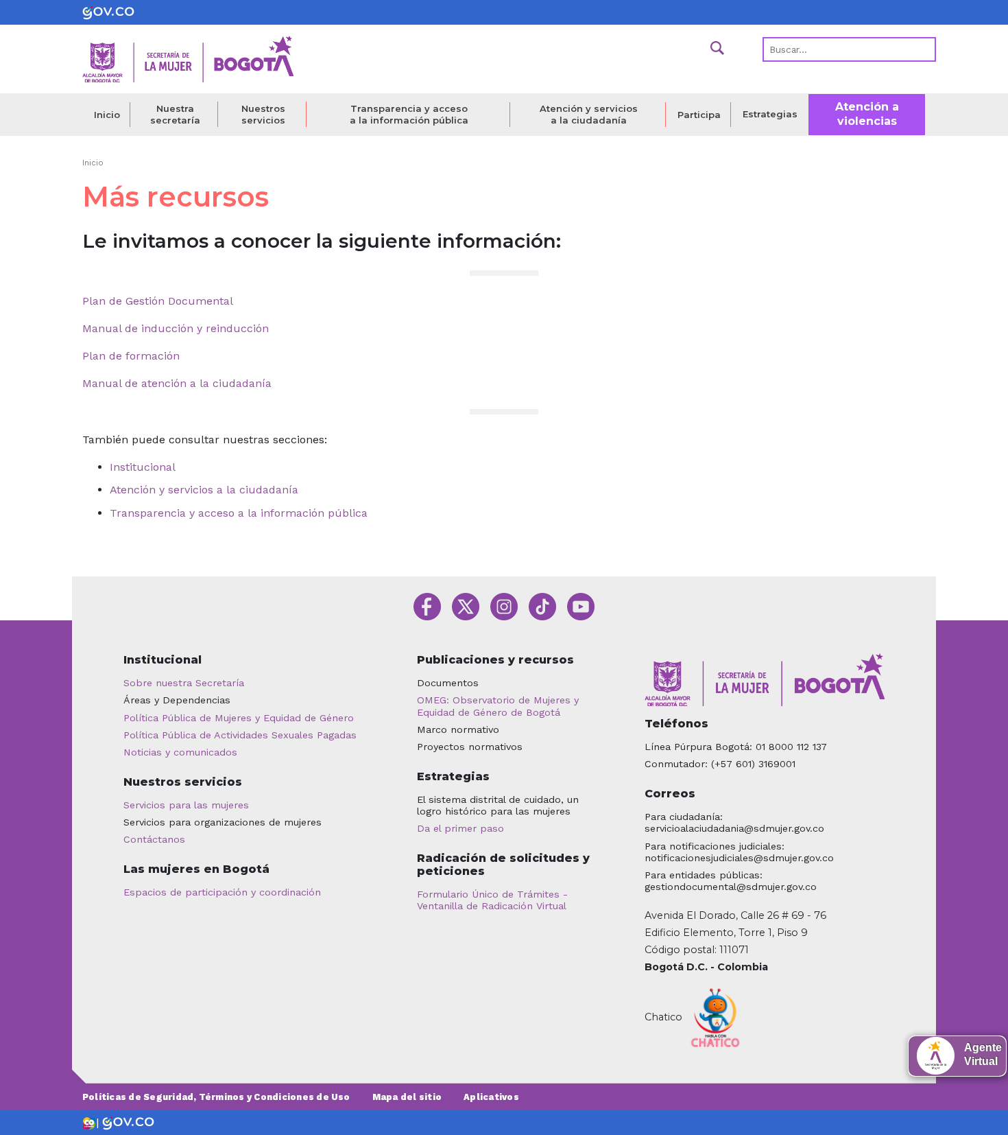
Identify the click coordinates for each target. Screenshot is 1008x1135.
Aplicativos (491, 1097)
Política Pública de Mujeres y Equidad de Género (238, 717)
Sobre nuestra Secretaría (183, 682)
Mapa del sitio (407, 1097)
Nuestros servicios (263, 114)
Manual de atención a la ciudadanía (177, 383)
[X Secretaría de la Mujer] (465, 605)
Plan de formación (131, 355)
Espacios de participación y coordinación (222, 892)
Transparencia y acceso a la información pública (409, 114)
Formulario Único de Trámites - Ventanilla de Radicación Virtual (492, 900)
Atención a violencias (867, 114)
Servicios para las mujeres (186, 804)
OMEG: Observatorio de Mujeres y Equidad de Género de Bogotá (498, 705)
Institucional (143, 466)
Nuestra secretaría (175, 114)
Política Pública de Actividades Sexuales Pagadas (240, 734)
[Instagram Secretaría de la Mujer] (504, 605)
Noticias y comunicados (180, 752)
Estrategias (770, 113)
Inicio (107, 114)
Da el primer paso (460, 828)
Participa (699, 114)
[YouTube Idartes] (581, 605)
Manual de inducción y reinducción (175, 328)
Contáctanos (154, 839)
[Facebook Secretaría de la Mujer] (427, 605)
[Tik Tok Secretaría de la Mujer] (542, 605)
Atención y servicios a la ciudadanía (589, 114)
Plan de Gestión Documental (157, 300)
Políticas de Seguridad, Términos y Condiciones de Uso (216, 1097)
